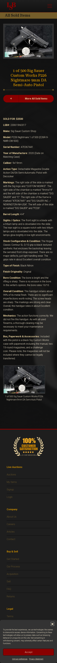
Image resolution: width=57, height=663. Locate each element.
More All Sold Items (36, 98)
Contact (11, 539)
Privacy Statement (36, 659)
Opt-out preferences (20, 659)
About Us (11, 516)
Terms (10, 616)
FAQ (9, 589)
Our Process (13, 566)
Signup (10, 489)
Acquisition (12, 574)
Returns (11, 596)
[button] (52, 623)
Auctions (11, 474)
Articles (11, 531)
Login (9, 497)
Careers (11, 524)
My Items (12, 482)
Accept (28, 652)
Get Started (13, 559)
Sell (8, 581)
